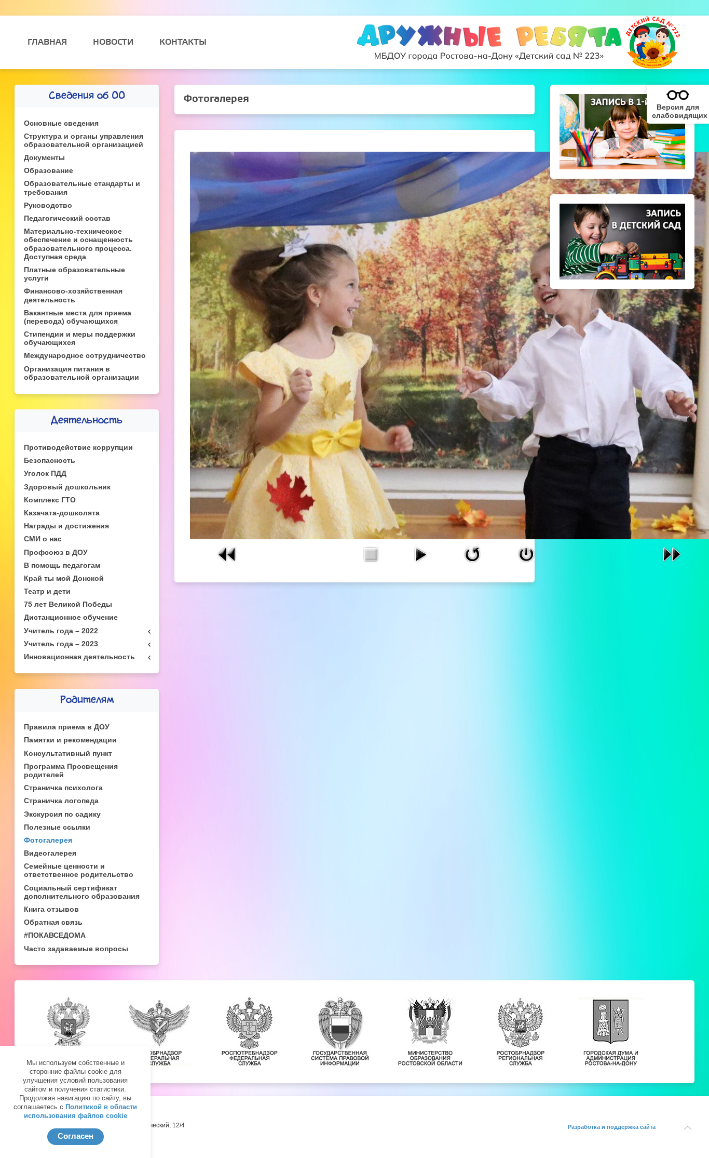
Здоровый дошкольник (67, 487)
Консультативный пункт (68, 753)
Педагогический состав (67, 218)
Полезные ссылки (57, 827)
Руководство (48, 205)
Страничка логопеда (61, 801)
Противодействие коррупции (78, 447)
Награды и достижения (66, 526)
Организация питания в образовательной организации (81, 373)
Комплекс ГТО (50, 500)
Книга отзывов (51, 909)
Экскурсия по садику (62, 814)
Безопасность (49, 460)
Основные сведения (61, 123)
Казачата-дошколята (62, 513)
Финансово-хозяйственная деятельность (73, 295)
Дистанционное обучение (71, 617)
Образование (48, 171)
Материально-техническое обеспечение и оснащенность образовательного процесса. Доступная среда (78, 244)
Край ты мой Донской (64, 578)
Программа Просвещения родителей (71, 771)
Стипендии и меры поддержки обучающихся (79, 338)
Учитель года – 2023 (61, 644)
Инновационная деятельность (79, 657)
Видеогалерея (50, 853)
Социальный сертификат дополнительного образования (82, 892)
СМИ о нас (43, 539)
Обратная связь (53, 922)
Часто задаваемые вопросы (76, 949)
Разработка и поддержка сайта (612, 1127)
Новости (113, 42)
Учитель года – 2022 (61, 631)
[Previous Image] (227, 554)
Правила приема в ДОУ (67, 727)
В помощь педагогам (62, 565)
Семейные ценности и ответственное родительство (78, 870)
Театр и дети (47, 591)
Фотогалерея (48, 840)
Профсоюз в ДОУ (56, 552)
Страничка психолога (63, 788)
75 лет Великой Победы (68, 604)
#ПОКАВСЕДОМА (55, 935)
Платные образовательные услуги (74, 274)
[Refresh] (472, 554)
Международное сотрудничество (85, 356)
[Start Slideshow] (420, 554)
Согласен (75, 1136)
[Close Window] (526, 554)
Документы (44, 158)
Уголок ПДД (45, 473)
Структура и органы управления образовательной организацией (83, 140)
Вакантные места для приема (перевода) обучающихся (77, 317)
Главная (47, 42)
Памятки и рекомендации (70, 740)
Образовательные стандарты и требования (82, 188)
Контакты (183, 42)
